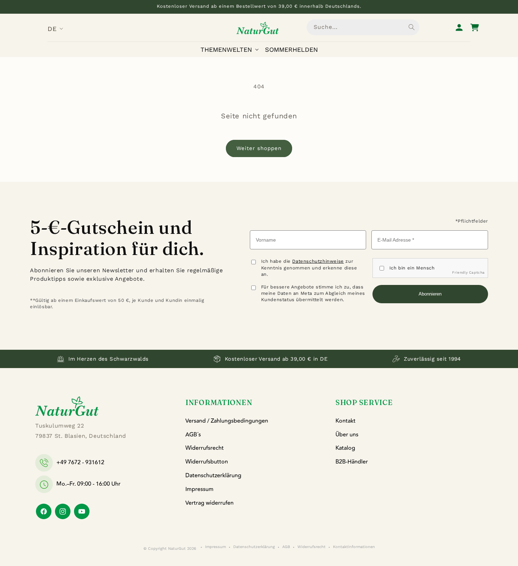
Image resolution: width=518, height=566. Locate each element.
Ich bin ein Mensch (412, 267)
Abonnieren (430, 294)
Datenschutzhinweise (318, 261)
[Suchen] (411, 27)
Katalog (345, 448)
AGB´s (193, 434)
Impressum (199, 489)
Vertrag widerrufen (209, 503)
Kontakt (345, 421)
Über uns (346, 434)
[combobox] (363, 27)
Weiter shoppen (259, 148)
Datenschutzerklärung (213, 475)
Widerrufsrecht (204, 448)
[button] (231, 49)
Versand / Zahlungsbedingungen (226, 421)
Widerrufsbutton (206, 462)
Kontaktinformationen (354, 547)
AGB (286, 547)
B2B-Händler (351, 462)
